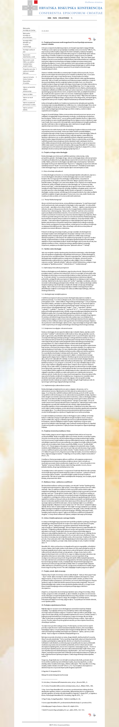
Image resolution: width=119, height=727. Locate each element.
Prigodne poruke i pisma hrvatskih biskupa (29, 71)
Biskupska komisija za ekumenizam (27, 35)
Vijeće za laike (27, 94)
